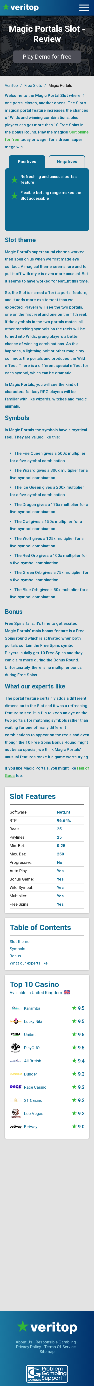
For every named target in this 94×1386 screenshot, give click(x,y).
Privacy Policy (28, 1346)
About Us (24, 1342)
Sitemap (47, 1351)
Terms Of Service (60, 1346)
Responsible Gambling (56, 1342)
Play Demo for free (47, 56)
